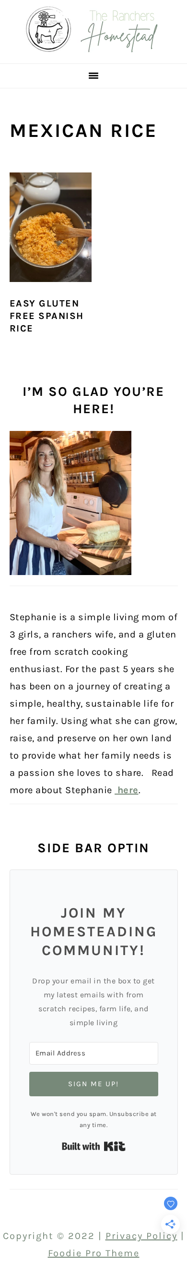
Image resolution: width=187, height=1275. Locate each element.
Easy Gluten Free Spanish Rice (47, 316)
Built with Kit (94, 1146)
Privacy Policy (141, 1235)
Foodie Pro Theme (94, 1253)
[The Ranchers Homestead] (93, 49)
